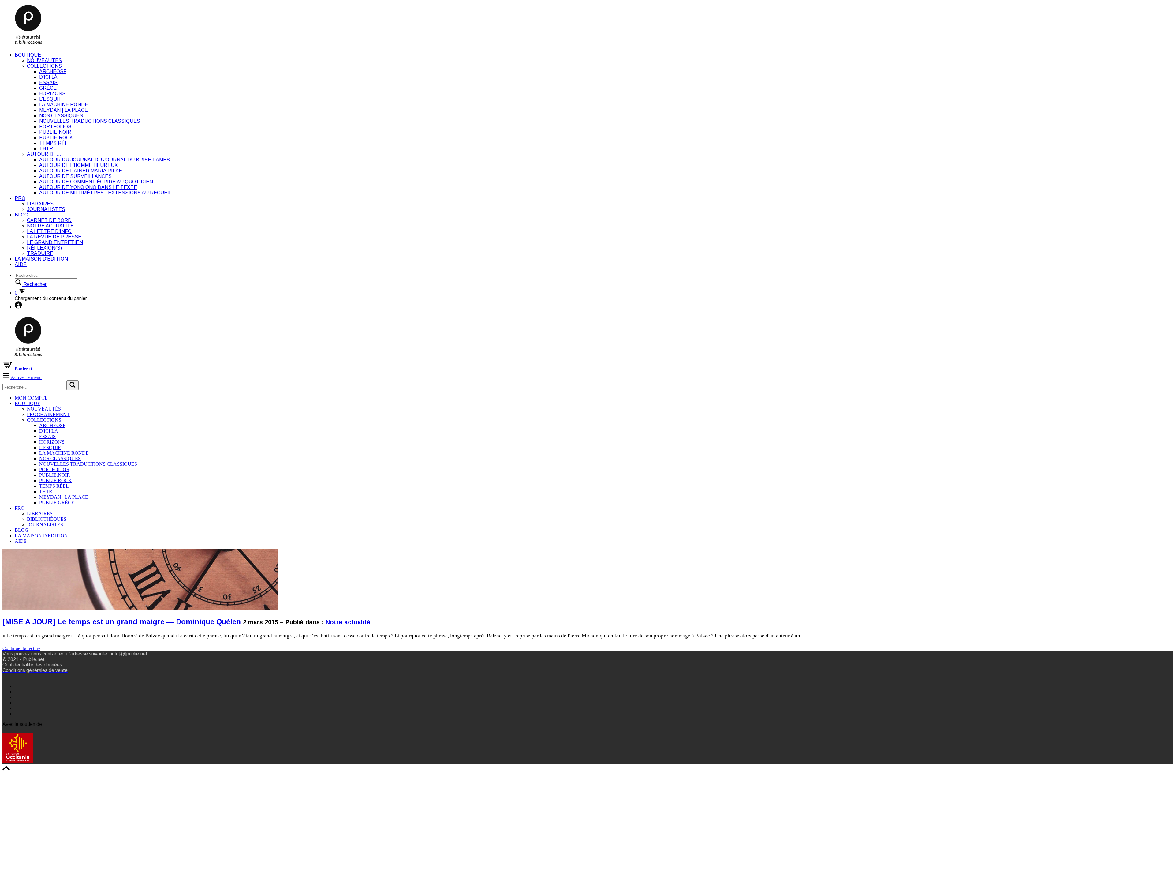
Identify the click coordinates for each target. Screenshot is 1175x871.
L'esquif (50, 99)
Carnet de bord (49, 220)
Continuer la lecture (21, 648)
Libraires (40, 203)
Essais (48, 82)
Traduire (40, 253)
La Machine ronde (63, 104)
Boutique (28, 55)
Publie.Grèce (56, 502)
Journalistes (46, 209)
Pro (20, 198)
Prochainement (48, 414)
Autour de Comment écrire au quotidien (96, 181)
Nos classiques (61, 115)
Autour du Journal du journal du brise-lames (104, 159)
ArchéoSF (52, 71)
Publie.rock (56, 137)
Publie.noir (55, 132)
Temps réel (55, 143)
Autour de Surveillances (75, 176)
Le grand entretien (55, 242)
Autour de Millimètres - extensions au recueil (105, 192)
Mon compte (31, 397)
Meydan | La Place (63, 110)
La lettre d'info (49, 231)
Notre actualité (50, 225)
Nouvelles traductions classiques (89, 121)
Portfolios (55, 126)
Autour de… (44, 154)
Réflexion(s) (44, 247)
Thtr (46, 148)
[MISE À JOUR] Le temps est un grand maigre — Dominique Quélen (121, 622)
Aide (21, 264)
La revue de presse (54, 236)
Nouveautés (44, 60)
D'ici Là (48, 77)
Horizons (52, 93)
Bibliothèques (46, 519)
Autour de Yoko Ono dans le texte (88, 187)
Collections (44, 66)
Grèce (48, 88)
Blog (21, 214)
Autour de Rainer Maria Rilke (80, 170)
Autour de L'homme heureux (78, 165)
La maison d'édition (41, 258)
